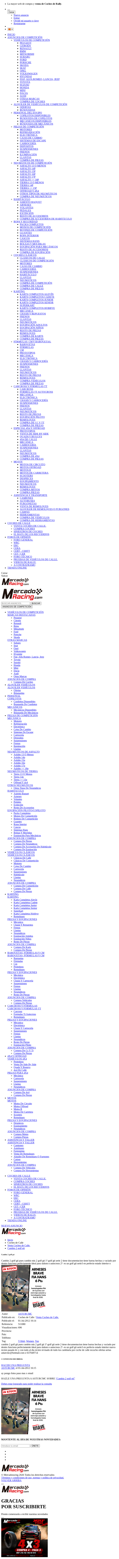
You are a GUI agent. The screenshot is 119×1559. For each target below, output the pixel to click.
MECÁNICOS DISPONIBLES (35, 121)
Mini (16, 668)
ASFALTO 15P (27, 171)
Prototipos (19, 966)
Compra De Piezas (23, 841)
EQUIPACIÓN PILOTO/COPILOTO (26, 810)
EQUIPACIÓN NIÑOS (32, 327)
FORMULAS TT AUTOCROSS (36, 392)
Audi (16, 673)
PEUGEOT (25, 43)
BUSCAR (36, 603)
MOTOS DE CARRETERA (34, 473)
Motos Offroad (21, 1106)
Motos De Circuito (23, 1103)
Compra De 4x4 (21, 1092)
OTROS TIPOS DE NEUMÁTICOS (38, 193)
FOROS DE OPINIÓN (19, 537)
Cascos (17, 827)
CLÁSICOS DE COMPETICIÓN (37, 260)
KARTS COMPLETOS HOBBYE (37, 308)
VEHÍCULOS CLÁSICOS (21, 852)
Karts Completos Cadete (25, 902)
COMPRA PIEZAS (30, 492)
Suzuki (17, 662)
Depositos (18, 737)
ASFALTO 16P (27, 174)
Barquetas (18, 958)
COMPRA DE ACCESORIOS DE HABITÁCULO (46, 218)
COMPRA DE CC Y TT (32, 422)
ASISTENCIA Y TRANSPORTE (30, 495)
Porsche (17, 634)
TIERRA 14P (26, 185)
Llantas (17, 749)
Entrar (17, 18)
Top (37, 1341)
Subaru (17, 643)
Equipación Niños (22, 938)
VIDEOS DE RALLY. (25, 562)
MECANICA (26, 311)
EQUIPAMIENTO (29, 481)
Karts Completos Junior (25, 905)
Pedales (17, 802)
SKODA (24, 65)
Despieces (19, 1123)
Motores (18, 721)
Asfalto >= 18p (21, 768)
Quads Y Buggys (22, 1067)
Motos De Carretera (23, 1112)
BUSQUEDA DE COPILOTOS (36, 118)
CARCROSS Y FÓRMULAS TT (30, 386)
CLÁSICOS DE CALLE (32, 258)
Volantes (18, 799)
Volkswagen (20, 651)
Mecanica (18, 922)
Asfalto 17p (19, 765)
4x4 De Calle (20, 1070)
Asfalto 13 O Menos (24, 754)
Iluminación (19, 746)
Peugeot (18, 617)
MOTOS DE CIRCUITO (32, 464)
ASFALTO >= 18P (29, 179)
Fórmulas (18, 961)
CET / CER (19, 553)
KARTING (19, 291)
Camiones (18, 1145)
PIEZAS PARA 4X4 (17, 1072)
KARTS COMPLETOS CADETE (37, 297)
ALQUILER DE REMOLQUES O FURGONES (44, 509)
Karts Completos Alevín (25, 899)
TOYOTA (25, 82)
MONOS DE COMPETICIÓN (35, 227)
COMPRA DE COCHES (32, 101)
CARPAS (25, 512)
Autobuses (19, 1148)
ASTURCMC (25, 1314)
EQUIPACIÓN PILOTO (32, 417)
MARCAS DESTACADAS (21, 615)
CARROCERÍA (28, 143)
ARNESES (25, 205)
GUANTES (26, 232)
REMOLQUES (27, 333)
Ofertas (17, 690)
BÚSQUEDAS (27, 110)
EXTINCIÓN (27, 213)
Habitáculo (19, 874)
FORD (23, 59)
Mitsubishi (19, 629)
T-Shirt (21, 1341)
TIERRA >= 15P (28, 188)
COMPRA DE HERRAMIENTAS (37, 520)
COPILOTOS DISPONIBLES (35, 115)
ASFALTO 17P (27, 177)
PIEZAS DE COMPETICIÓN (29, 126)
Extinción (18, 804)
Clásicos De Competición (26, 860)
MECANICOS (14, 707)
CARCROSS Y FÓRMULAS (22, 1005)
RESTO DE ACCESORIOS (34, 216)
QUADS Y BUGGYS (31, 436)
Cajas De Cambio (22, 729)
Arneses (18, 796)
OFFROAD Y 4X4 (29, 191)
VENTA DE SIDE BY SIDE (34, 433)
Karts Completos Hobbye (26, 913)
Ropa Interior (20, 824)
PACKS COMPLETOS (32, 224)
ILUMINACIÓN (28, 154)
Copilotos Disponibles (24, 701)
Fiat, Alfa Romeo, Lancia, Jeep (29, 656)
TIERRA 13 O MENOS (32, 182)
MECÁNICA (26, 355)
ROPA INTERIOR (29, 235)
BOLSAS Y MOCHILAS (33, 244)
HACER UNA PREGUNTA (15, 1365)
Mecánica (18, 975)
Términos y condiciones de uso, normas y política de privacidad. (32, 1477)
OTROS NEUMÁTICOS (20, 785)
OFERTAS (25, 107)
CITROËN (25, 45)
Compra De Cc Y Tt (23, 1050)
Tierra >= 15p (20, 779)
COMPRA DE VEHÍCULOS (34, 517)
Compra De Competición (26, 885)
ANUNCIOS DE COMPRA (21, 679)
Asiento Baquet (21, 793)
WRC (16, 542)
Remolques (19, 916)
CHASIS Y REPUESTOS (33, 313)
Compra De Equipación (25, 849)
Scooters (18, 1114)
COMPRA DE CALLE (31, 285)
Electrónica (19, 726)
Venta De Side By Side (25, 1064)
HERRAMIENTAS (30, 514)
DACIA (24, 93)
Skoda (17, 637)
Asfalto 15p (19, 760)
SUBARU (25, 57)
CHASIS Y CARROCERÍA (34, 361)
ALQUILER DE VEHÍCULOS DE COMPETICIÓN (40, 104)
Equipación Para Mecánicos (27, 835)
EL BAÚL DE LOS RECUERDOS (31, 534)
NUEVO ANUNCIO (11, 1225)
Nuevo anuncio (21, 15)
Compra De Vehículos (24, 1167)
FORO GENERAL (23, 540)
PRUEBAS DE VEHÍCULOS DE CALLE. (36, 559)
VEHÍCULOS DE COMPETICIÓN (32, 40)
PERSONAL (14, 696)
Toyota (17, 659)
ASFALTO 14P (27, 168)
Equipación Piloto (22, 1045)
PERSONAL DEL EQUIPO (28, 112)
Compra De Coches (23, 682)
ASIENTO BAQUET (31, 202)
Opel (16, 648)
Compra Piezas (21, 1137)
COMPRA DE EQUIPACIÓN (35, 252)
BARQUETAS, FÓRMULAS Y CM (25, 952)
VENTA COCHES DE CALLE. (30, 526)
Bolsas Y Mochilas (23, 832)
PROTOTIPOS (27, 352)
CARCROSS (26, 389)
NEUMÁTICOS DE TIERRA (22, 771)
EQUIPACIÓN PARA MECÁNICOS (39, 246)
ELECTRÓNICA (28, 135)
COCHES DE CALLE (18, 523)
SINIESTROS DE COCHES (28, 531)
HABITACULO (15, 791)
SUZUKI (24, 84)
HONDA (24, 87)
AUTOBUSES (27, 500)
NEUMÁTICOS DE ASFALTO (23, 751)
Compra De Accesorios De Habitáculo (32, 846)
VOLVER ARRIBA (11, 1480)
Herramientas (20, 1162)
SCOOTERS (26, 475)
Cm (15, 964)
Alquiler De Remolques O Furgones (31, 1156)
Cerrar (11, 12)
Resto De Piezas (22, 941)
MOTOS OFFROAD (30, 467)
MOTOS (18, 461)
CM (22, 350)
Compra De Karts (22, 947)
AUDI (23, 96)
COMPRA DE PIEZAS (32, 160)
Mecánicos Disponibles (25, 710)
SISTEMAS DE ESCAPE (33, 140)
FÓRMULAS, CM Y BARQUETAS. (32, 341)
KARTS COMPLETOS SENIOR (36, 302)
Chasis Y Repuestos (23, 925)
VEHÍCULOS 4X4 (17, 1059)
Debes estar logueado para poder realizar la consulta (26, 1383)
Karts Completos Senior (25, 908)
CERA (17, 548)
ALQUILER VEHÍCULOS (21, 684)
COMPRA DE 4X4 (29, 456)
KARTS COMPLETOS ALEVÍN (37, 294)
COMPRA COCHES (24, 528)
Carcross (18, 1011)
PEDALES (25, 210)
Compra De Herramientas (26, 1170)
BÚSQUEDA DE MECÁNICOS (36, 124)
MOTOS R (25, 470)
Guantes (18, 821)
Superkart (18, 911)
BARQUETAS (27, 344)
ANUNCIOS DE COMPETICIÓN (24, 37)
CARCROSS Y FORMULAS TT (24, 1008)
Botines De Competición (26, 818)
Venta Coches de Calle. (18, 1245)
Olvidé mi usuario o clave (26, 20)
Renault (17, 623)
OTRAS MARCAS (30, 98)
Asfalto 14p (19, 757)
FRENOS (25, 151)
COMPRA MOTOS (30, 489)
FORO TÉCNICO (23, 556)
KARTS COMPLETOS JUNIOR (36, 299)
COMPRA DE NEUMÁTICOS (36, 196)
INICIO (11, 34)
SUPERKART (27, 305)
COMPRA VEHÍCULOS (32, 380)
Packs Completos (22, 813)
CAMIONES (26, 498)
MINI (22, 90)
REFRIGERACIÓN (30, 132)
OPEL (23, 70)
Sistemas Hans (21, 830)
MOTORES (26, 129)
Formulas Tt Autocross (25, 1014)
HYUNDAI (26, 76)
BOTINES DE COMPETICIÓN (36, 230)
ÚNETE (35, 1446)
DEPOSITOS (26, 146)
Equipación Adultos (23, 936)
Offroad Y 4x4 (21, 782)
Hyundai (18, 654)
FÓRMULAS (27, 347)
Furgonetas (19, 1151)
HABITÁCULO (22, 199)
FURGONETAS (28, 503)
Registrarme (19, 23)
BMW (23, 51)
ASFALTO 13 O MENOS (33, 165)
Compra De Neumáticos (25, 844)
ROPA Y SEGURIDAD (26, 221)
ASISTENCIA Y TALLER (20, 1139)
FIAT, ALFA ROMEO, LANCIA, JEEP (40, 79)
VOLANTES (26, 207)
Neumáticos (19, 880)
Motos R (18, 1109)
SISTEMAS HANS (30, 241)
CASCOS (25, 238)
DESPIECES (26, 478)
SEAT (23, 68)
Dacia (16, 670)
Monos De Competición (25, 816)
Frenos (17, 743)
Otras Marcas (20, 676)
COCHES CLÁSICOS (25, 255)
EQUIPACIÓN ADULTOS (33, 325)
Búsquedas (19, 693)
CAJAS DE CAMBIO (31, 137)
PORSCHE (25, 62)
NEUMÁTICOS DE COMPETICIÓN (33, 163)
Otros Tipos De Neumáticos (27, 788)
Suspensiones (20, 740)
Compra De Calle (22, 888)
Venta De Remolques (24, 1153)
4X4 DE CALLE (28, 439)
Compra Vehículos (23, 1000)
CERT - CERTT (22, 551)
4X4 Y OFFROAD (16, 1056)
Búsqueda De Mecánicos (26, 712)
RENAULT (26, 48)
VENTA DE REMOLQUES (34, 506)
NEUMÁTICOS (28, 280)
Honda (17, 665)
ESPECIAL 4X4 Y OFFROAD (29, 428)
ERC (16, 545)
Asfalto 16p (19, 763)
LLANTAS (25, 157)
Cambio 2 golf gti (16, 1248)
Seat (16, 645)
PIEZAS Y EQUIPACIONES (22, 919)
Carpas (17, 1159)
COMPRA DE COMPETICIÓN (36, 283)
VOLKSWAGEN (28, 73)
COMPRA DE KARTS (31, 336)
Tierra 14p (19, 777)
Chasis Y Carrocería (23, 980)
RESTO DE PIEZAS (30, 330)
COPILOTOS (14, 698)
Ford (16, 631)
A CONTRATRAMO (24, 565)
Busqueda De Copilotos (25, 704)
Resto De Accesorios (24, 807)
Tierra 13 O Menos (23, 774)
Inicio (10, 1240)
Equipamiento (20, 1126)
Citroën (17, 620)
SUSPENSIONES (29, 149)
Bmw (16, 626)
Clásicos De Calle (22, 858)
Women (30, 1341)
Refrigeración (20, 723)
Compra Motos (21, 1134)
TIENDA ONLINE (17, 567)
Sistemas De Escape (23, 732)
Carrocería (19, 735)
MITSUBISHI (27, 54)
